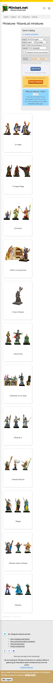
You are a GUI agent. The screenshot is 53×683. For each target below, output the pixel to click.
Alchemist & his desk (18, 396)
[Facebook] (9, 653)
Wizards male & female (18, 563)
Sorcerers (18, 228)
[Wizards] (17, 602)
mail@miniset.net (26, 667)
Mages (18, 521)
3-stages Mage (18, 186)
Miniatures (26, 17)
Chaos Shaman (18, 312)
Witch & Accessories (18, 270)
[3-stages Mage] (17, 184)
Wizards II (18, 437)
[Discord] (14, 653)
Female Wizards (18, 479)
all (19, 17)
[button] (44, 8)
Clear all (25, 59)
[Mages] (17, 519)
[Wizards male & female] (17, 560)
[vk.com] (5, 653)
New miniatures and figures (19, 639)
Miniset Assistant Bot (17, 646)
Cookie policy (30, 675)
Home (6, 17)
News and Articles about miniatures (22, 641)
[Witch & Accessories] (17, 267)
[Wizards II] (17, 435)
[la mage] (17, 142)
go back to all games (31, 34)
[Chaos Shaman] (17, 309)
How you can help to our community (26, 656)
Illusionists (18, 354)
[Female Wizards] (17, 477)
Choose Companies (35, 82)
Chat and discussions (17, 644)
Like (36, 94)
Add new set (35, 69)
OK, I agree (6, 680)
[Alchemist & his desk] (17, 393)
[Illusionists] (17, 351)
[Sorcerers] (17, 225)
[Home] (15, 8)
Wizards (34, 17)
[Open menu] (49, 8)
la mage (18, 144)
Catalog (13, 17)
